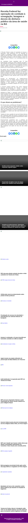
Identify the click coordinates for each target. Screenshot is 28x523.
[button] (3, 2)
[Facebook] (9, 47)
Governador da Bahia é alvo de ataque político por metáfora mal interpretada (12, 182)
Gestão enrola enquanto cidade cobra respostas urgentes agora (12, 166)
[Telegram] (18, 47)
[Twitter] (12, 47)
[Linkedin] (14, 47)
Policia (1, 26)
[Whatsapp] (16, 47)
